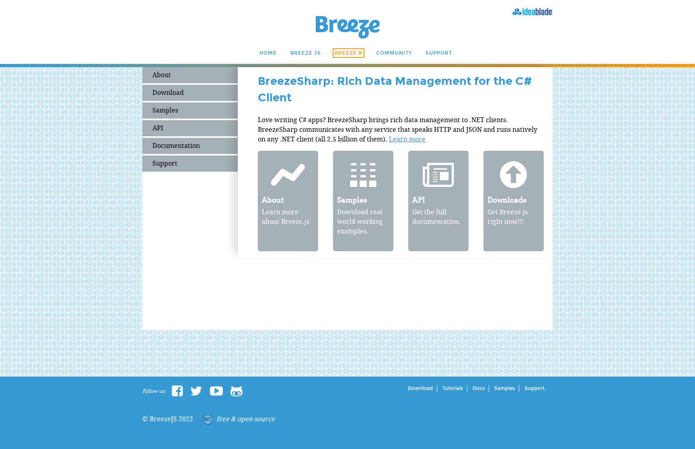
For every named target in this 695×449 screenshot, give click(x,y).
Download (168, 92)
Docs (479, 388)
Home (268, 53)
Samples (165, 110)
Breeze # (348, 53)
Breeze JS (305, 53)
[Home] (348, 36)
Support (439, 53)
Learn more (407, 139)
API (157, 128)
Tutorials (452, 388)
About (161, 75)
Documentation (176, 146)
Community (394, 53)
